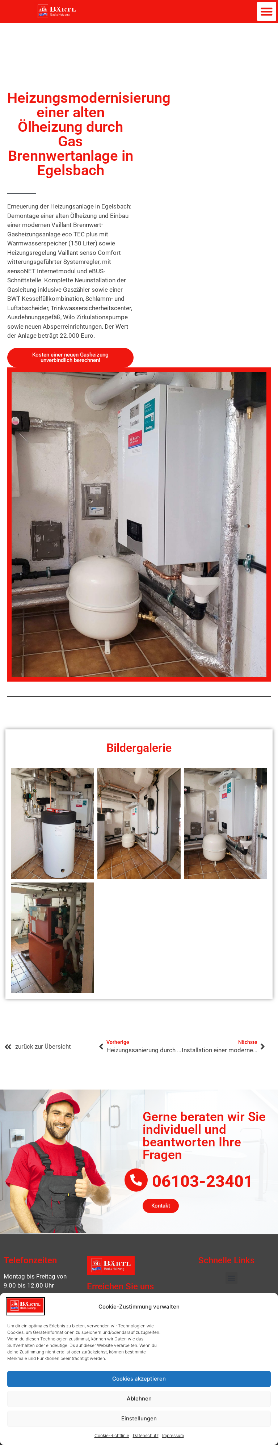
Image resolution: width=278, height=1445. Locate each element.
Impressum (173, 1435)
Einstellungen (139, 1418)
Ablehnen (139, 1398)
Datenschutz (146, 1435)
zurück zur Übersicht (43, 1046)
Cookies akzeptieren (139, 1378)
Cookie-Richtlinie (111, 1435)
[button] (266, 11)
